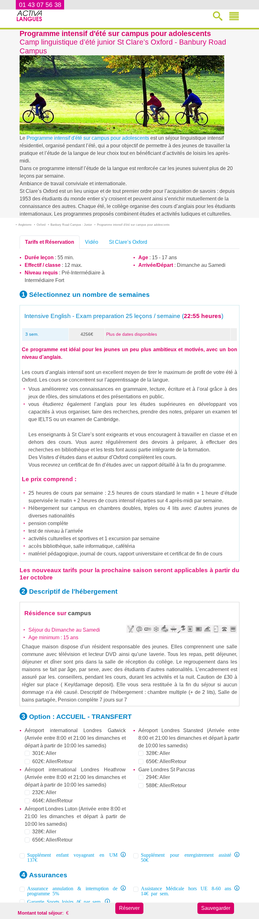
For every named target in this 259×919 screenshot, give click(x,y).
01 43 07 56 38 (40, 4)
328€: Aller (44, 831)
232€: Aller (44, 792)
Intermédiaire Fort (44, 280)
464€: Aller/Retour (52, 800)
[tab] (50, 242)
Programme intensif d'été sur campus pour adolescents (88, 138)
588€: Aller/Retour (166, 785)
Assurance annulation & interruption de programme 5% (72, 890)
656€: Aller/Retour (52, 839)
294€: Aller (158, 777)
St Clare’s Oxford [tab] (128, 242)
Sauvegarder (215, 908)
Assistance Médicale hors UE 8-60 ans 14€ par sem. (186, 890)
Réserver (129, 908)
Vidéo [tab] (91, 242)
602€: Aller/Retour (52, 761)
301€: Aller (44, 753)
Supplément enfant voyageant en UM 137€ (72, 857)
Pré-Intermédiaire (81, 272)
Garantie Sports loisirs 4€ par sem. (64, 901)
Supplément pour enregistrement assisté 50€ (186, 857)
